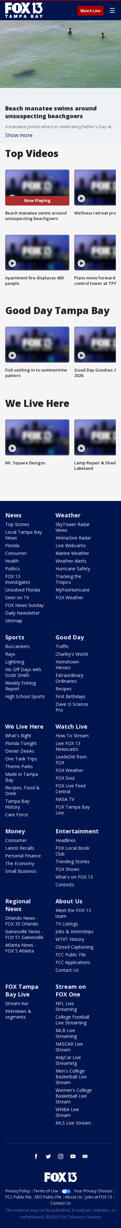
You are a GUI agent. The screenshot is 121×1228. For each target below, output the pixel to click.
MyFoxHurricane (72, 590)
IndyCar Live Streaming (68, 1060)
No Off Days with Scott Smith (23, 672)
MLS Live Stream (73, 1123)
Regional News (18, 905)
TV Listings (66, 924)
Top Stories (17, 524)
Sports (14, 637)
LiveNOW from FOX (71, 760)
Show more (19, 135)
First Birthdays (70, 696)
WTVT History (69, 939)
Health (12, 561)
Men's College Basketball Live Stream (71, 1076)
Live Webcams (70, 545)
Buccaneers (17, 646)
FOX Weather (69, 597)
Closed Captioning (74, 947)
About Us (68, 901)
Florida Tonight (21, 743)
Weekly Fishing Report (20, 686)
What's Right (18, 735)
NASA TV (64, 799)
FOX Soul (65, 778)
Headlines (65, 840)
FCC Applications (72, 962)
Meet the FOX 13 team (73, 913)
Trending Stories (72, 861)
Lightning (14, 662)
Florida (12, 545)
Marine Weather (72, 553)
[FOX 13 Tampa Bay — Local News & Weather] (24, 10)
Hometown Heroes (67, 665)
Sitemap (13, 621)
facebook (36, 1156)
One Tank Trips (21, 759)
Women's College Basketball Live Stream (73, 1096)
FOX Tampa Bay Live (72, 810)
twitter (48, 1156)
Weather (68, 515)
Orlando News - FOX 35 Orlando (21, 921)
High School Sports (25, 696)
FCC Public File (70, 955)
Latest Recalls (19, 848)
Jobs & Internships (74, 931)
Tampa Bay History (17, 804)
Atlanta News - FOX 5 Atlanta (20, 948)
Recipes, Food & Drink (22, 790)
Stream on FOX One (70, 990)
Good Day (69, 637)
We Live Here (24, 726)
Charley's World (71, 654)
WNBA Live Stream (67, 1112)
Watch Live (90, 11)
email (85, 1156)
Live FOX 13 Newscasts (67, 746)
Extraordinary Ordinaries (69, 678)
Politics (12, 569)
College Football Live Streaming (72, 1020)
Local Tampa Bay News (23, 535)
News (13, 515)
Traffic (62, 646)
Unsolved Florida (22, 590)
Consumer (16, 553)
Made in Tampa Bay (21, 777)
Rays (10, 654)
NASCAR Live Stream (69, 1047)
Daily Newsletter (22, 613)
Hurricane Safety (72, 569)
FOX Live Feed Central (70, 788)
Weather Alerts (70, 561)
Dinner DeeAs (19, 751)
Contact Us (67, 970)
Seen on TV (17, 597)
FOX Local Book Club (72, 851)
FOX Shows (67, 869)
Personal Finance (23, 856)
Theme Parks (19, 766)
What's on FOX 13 (74, 877)
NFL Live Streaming (66, 1006)
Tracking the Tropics (68, 579)
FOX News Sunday (24, 605)
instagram (60, 1156)
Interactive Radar (73, 538)
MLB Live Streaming (66, 1033)
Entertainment (77, 831)
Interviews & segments (18, 1014)
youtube (73, 1156)
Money (15, 831)
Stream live (16, 1003)
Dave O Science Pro (71, 707)
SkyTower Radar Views (72, 527)
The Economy (19, 863)
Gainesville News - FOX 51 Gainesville (24, 934)
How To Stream (72, 735)
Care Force (16, 814)
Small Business (20, 871)
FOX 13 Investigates (17, 579)
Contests (64, 885)
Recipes (63, 689)
